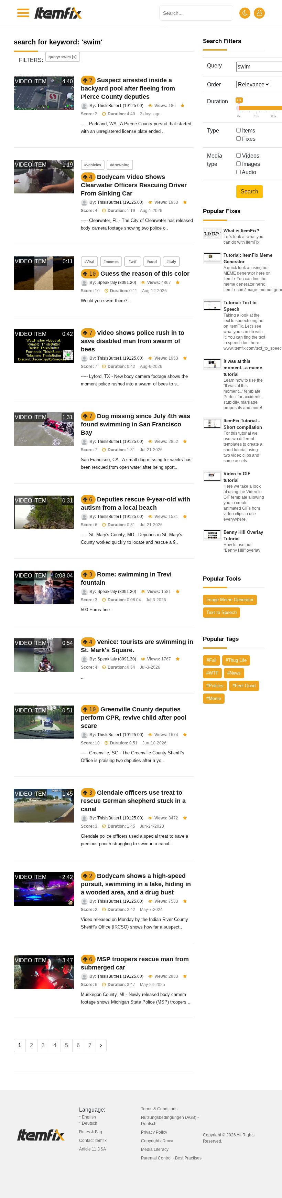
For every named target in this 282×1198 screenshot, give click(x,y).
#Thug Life (236, 660)
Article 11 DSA (92, 1149)
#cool (152, 261)
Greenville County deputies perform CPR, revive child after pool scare (133, 717)
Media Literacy (155, 1149)
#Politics (215, 685)
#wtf (133, 261)
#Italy (171, 261)
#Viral (89, 261)
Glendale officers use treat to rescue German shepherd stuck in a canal (133, 801)
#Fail (211, 660)
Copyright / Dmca (157, 1140)
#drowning (120, 165)
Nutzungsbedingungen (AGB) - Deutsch (170, 1120)
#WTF (212, 673)
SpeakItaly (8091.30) (116, 282)
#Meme (213, 698)
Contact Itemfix (93, 1140)
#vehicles (92, 165)
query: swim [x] (62, 57)
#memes (111, 261)
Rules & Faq (90, 1132)
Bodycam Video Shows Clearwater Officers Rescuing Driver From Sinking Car (134, 185)
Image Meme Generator (229, 599)
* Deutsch (88, 1123)
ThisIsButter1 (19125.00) (120, 105)
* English (87, 1117)
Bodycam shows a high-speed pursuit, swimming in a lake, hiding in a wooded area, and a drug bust (136, 884)
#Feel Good (244, 685)
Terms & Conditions (159, 1108)
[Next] (101, 1045)
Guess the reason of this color (144, 273)
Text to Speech (221, 612)
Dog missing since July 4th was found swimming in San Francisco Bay (135, 424)
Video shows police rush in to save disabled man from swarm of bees (132, 341)
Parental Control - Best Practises (171, 1158)
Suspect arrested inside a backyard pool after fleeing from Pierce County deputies (128, 88)
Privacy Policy (154, 1132)
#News (234, 673)
